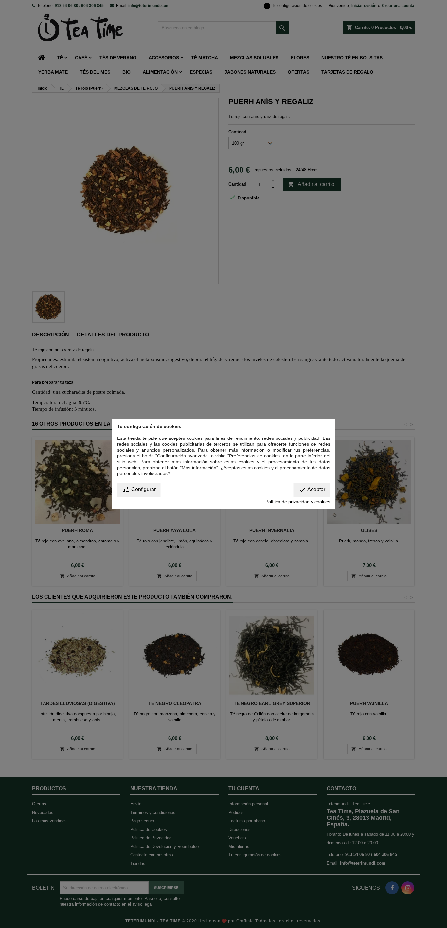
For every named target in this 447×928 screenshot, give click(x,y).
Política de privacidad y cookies (297, 501)
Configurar (139, 490)
